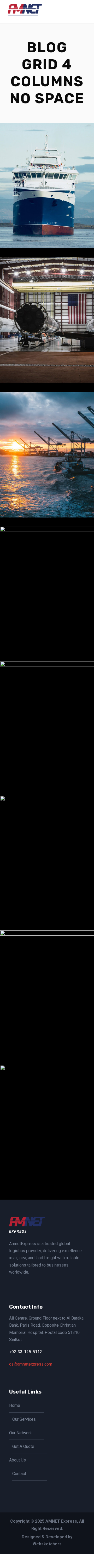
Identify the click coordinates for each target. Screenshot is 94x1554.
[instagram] (19, 1284)
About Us (17, 1460)
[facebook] (10, 1284)
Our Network (20, 1432)
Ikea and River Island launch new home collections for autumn (49, 755)
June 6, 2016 (51, 233)
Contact (19, 1473)
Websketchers (47, 1543)
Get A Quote (23, 1446)
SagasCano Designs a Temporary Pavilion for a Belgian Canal (49, 486)
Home (14, 1405)
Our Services (24, 1419)
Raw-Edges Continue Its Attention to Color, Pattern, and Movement (49, 1159)
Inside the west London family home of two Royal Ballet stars (49, 890)
